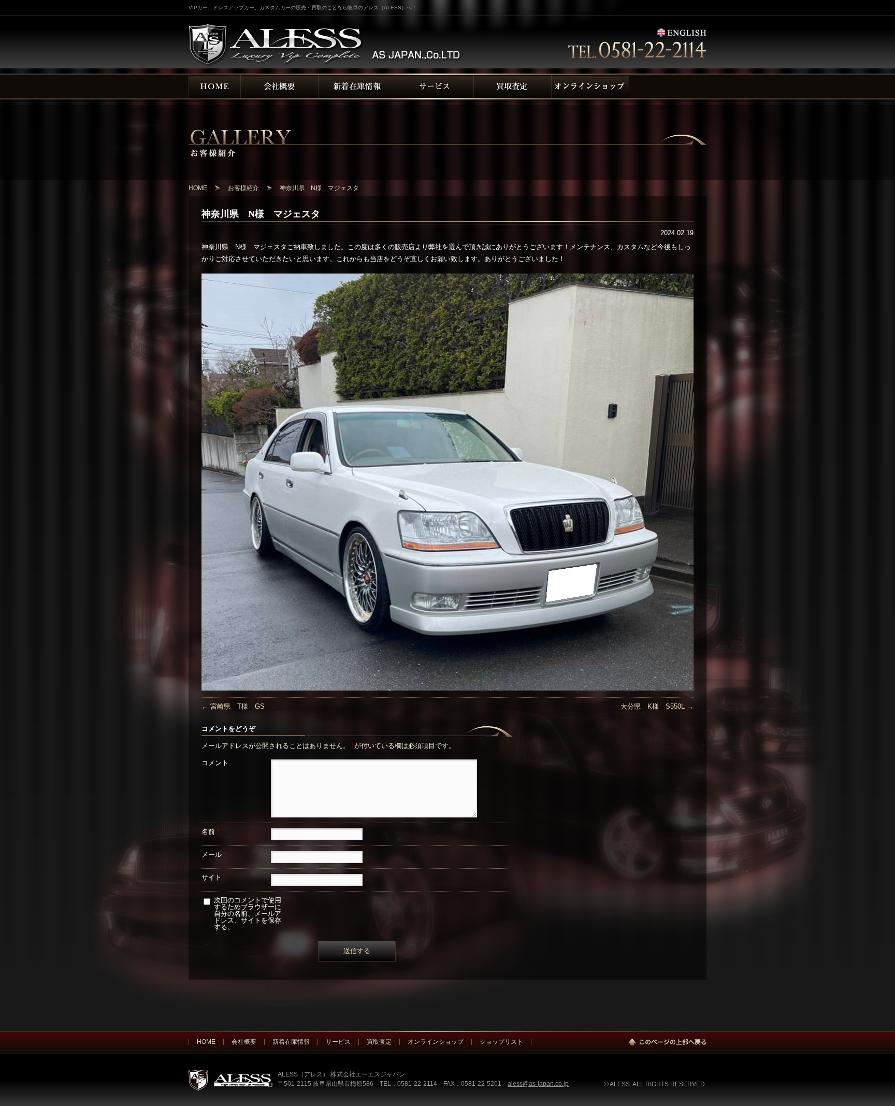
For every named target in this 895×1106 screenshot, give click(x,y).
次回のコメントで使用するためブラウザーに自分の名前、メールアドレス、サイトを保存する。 (247, 913)
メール (213, 854)
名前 (210, 831)
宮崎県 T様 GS (233, 706)
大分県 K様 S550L (657, 706)
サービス (338, 1041)
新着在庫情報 (291, 1041)
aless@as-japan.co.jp (538, 1083)
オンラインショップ (436, 1041)
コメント (214, 762)
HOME (206, 1041)
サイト (211, 877)
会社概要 (244, 1041)
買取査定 (379, 1041)
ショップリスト (501, 1041)
